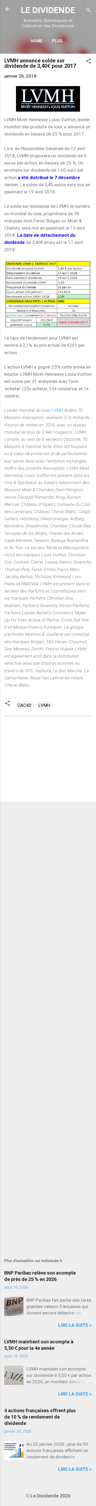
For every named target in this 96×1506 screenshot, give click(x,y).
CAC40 (24, 705)
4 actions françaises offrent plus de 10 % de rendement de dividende (40, 1417)
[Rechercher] (88, 11)
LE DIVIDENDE (48, 10)
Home (36, 41)
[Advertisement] (48, 760)
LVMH (57, 410)
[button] (88, 62)
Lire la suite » (75, 1325)
